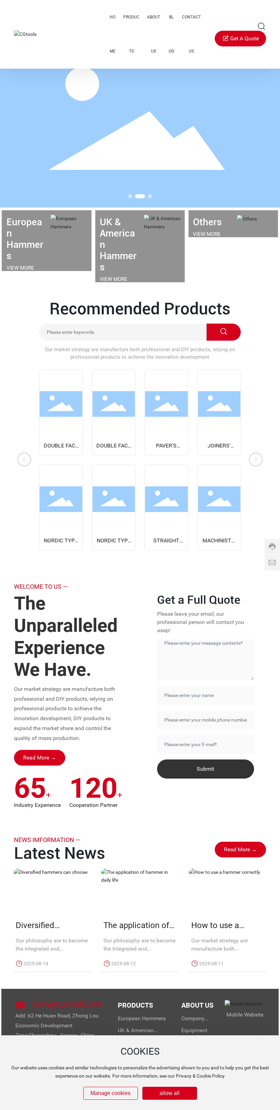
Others (207, 222)
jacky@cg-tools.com (66, 1004)
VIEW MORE (20, 268)
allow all (169, 1093)
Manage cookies (110, 1093)
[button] (130, 196)
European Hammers (24, 238)
